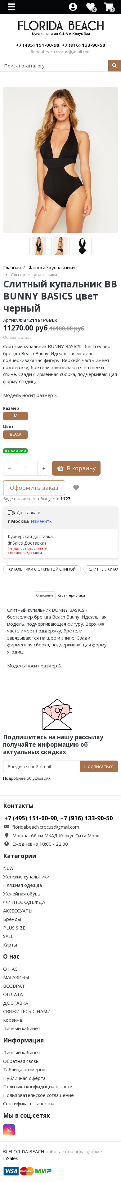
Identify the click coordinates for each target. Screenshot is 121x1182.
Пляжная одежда (22, 885)
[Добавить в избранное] (76, 487)
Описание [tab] (44, 595)
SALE (8, 936)
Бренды (12, 919)
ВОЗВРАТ (14, 986)
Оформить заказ (34, 487)
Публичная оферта (24, 1078)
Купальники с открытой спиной (42, 569)
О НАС (10, 969)
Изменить (41, 521)
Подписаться (99, 766)
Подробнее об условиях (27, 778)
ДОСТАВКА (15, 1003)
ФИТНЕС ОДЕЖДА (24, 902)
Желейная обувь (21, 894)
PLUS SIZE (14, 928)
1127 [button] (65, 499)
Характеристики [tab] (71, 595)
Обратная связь (21, 1061)
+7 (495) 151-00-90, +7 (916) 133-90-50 (60, 45)
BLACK (15, 434)
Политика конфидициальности (38, 1086)
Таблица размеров (24, 1069)
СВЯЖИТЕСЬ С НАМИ (27, 1011)
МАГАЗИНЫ (16, 977)
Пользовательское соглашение (38, 1095)
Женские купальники (26, 877)
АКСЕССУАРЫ (18, 911)
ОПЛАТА (13, 994)
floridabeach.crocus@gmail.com (61, 51)
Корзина (12, 1020)
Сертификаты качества (28, 1103)
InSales (10, 1158)
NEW (8, 868)
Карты (10, 945)
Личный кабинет (21, 1028)
